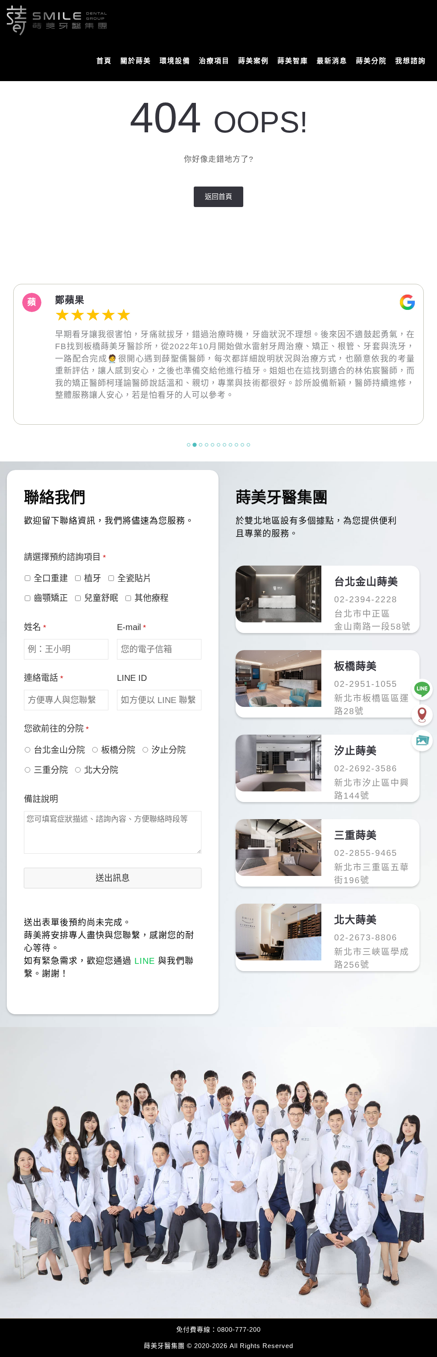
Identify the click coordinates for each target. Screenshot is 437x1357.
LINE (144, 961)
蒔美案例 (253, 60)
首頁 (104, 60)
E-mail (131, 627)
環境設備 (175, 60)
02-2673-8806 (365, 937)
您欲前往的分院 (56, 728)
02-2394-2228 (365, 599)
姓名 (35, 627)
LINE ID (132, 678)
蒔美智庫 (292, 60)
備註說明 (41, 799)
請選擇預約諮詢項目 (65, 557)
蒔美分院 (371, 60)
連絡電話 (43, 678)
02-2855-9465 (365, 853)
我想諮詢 (410, 60)
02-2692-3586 (365, 768)
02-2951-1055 (365, 684)
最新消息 (332, 60)
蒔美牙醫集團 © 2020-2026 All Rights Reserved (218, 1345)
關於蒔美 (135, 60)
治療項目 (214, 60)
